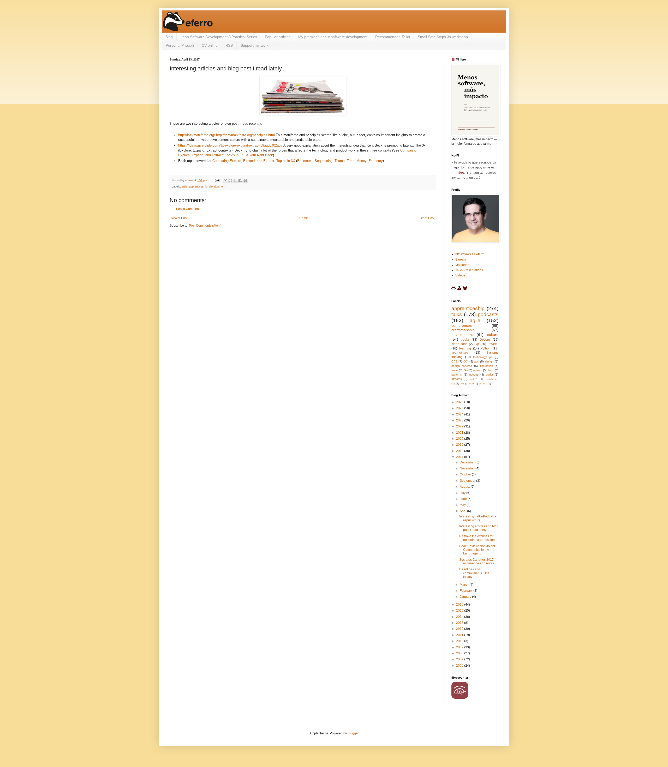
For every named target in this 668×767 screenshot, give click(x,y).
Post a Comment (188, 209)
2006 (460, 665)
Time (350, 161)
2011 (460, 635)
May (463, 505)
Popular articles (277, 37)
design (489, 361)
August (465, 486)
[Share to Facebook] (240, 180)
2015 (460, 610)
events (477, 370)
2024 (460, 414)
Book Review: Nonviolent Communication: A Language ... (477, 549)
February (466, 591)
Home (303, 218)
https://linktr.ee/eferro (470, 254)
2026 (460, 402)
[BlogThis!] (230, 180)
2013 (460, 623)
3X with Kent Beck (259, 155)
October (466, 474)
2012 (460, 629)
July (463, 493)
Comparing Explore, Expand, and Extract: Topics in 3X (253, 161)
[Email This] (225, 180)
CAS (454, 361)
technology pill (482, 357)
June (464, 499)
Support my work (255, 45)
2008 (460, 653)
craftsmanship (463, 330)
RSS (229, 45)
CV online (210, 45)
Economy (375, 161)
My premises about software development (332, 37)
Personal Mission (180, 45)
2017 (460, 457)
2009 (460, 647)
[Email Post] (216, 180)
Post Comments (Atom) (205, 225)
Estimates (305, 161)
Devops (485, 339)
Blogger (353, 733)
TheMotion (486, 365)
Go (466, 370)
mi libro (457, 172)
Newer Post (179, 218)
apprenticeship (198, 186)
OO (465, 361)
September (468, 480)
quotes (483, 383)
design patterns (461, 365)
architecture (459, 352)
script (489, 374)
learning (465, 348)
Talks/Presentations (469, 270)
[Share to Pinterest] (245, 180)
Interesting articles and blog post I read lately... (478, 528)
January (466, 597)
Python (486, 348)
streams (456, 379)
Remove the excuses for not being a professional (478, 538)
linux (491, 370)
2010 (460, 641)
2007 (460, 659)
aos (476, 361)
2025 (460, 408)
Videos (460, 275)
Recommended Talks (392, 37)
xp (477, 344)
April (463, 511)
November (467, 468)
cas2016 (474, 379)
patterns (456, 374)
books (465, 339)
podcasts (488, 314)
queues (474, 374)
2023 (460, 420)
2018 (460, 451)
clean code (459, 344)
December (467, 462)
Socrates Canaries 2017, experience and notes (476, 561)
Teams (340, 161)
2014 (460, 617)
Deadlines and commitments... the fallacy (474, 573)
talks (456, 314)
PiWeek (492, 344)
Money (361, 161)
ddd (471, 383)
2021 (460, 432)
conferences (461, 325)
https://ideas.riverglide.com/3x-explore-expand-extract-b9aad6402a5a (230, 145)
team (454, 370)
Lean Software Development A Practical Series (219, 37)
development (217, 186)
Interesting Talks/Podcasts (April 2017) (477, 518)
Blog (169, 37)
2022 (460, 426)
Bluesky (461, 259)
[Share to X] (235, 180)
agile (184, 186)
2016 (460, 604)
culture (492, 335)
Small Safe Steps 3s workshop (443, 37)
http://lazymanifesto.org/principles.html (245, 135)
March (464, 585)
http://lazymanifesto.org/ (196, 135)
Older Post (427, 218)
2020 (460, 438)
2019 (460, 444)
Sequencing (323, 161)
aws (462, 383)
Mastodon (462, 265)
